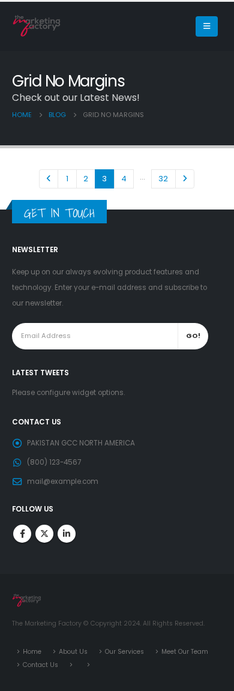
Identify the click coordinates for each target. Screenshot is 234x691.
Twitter (44, 534)
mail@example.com (62, 481)
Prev (48, 179)
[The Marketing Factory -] (36, 26)
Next (184, 179)
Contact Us (40, 664)
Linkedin (67, 534)
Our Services (124, 651)
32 (163, 178)
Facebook (22, 534)
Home (32, 651)
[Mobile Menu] (207, 26)
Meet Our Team (184, 651)
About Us (73, 651)
